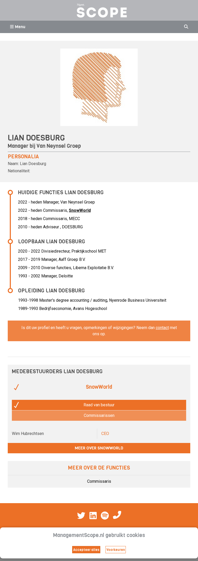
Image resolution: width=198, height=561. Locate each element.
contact (162, 327)
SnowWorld (80, 210)
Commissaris (99, 481)
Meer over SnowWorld (99, 448)
